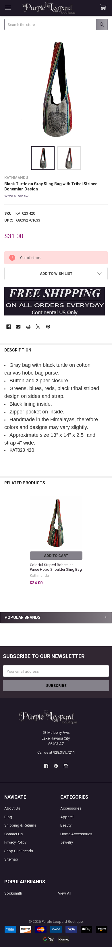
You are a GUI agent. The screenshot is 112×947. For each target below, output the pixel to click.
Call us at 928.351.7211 (56, 752)
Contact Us (13, 834)
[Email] (18, 326)
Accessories (70, 808)
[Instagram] (66, 766)
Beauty (66, 825)
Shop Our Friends (18, 851)
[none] (56, 89)
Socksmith (13, 893)
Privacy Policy (15, 842)
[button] (56, 273)
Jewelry (66, 842)
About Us (12, 808)
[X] (38, 326)
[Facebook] (8, 326)
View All (64, 893)
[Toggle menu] (8, 8)
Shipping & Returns (20, 825)
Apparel (67, 817)
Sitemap (11, 859)
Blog (8, 817)
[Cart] (104, 8)
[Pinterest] (48, 326)
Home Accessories (76, 834)
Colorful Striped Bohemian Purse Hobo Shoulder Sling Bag (56, 567)
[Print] (28, 326)
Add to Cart (56, 555)
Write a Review (16, 196)
